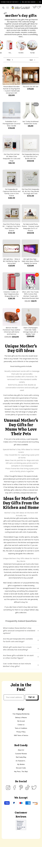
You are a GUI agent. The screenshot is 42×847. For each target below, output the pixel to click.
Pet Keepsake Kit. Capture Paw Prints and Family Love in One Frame (11, 192)
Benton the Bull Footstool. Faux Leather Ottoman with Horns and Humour (11, 331)
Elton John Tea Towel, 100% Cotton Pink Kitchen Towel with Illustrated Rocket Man (30, 295)
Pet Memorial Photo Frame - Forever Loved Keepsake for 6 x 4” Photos (30, 227)
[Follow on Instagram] (8, 787)
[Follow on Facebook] (14, 787)
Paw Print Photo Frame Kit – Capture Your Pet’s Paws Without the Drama (11, 227)
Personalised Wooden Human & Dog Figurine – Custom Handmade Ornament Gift (11, 90)
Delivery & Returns (21, 717)
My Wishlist (21, 764)
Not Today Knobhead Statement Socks (30, 122)
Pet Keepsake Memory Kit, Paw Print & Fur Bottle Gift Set (30, 156)
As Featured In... (21, 761)
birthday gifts (9, 490)
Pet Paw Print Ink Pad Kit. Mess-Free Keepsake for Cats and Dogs (11, 157)
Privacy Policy (21, 732)
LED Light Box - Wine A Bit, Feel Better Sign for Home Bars (11, 261)
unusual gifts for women (23, 551)
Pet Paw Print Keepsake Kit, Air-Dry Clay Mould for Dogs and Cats (30, 191)
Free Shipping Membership (21, 714)
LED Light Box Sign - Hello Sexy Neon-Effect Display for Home (30, 261)
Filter (8, 60)
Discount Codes (21, 768)
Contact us (21, 724)
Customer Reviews (21, 753)
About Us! (21, 750)
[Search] (3, 7)
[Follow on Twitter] (33, 787)
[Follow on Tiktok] (27, 787)
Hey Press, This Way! (21, 771)
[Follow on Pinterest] (21, 787)
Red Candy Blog (21, 757)
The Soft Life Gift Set (30, 87)
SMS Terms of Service (21, 735)
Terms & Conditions (21, 728)
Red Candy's (8, 583)
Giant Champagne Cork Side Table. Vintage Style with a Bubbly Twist (30, 331)
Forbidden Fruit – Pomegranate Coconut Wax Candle (11, 123)
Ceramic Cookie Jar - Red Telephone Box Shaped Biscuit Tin (11, 294)
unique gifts (32, 412)
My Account (21, 721)
